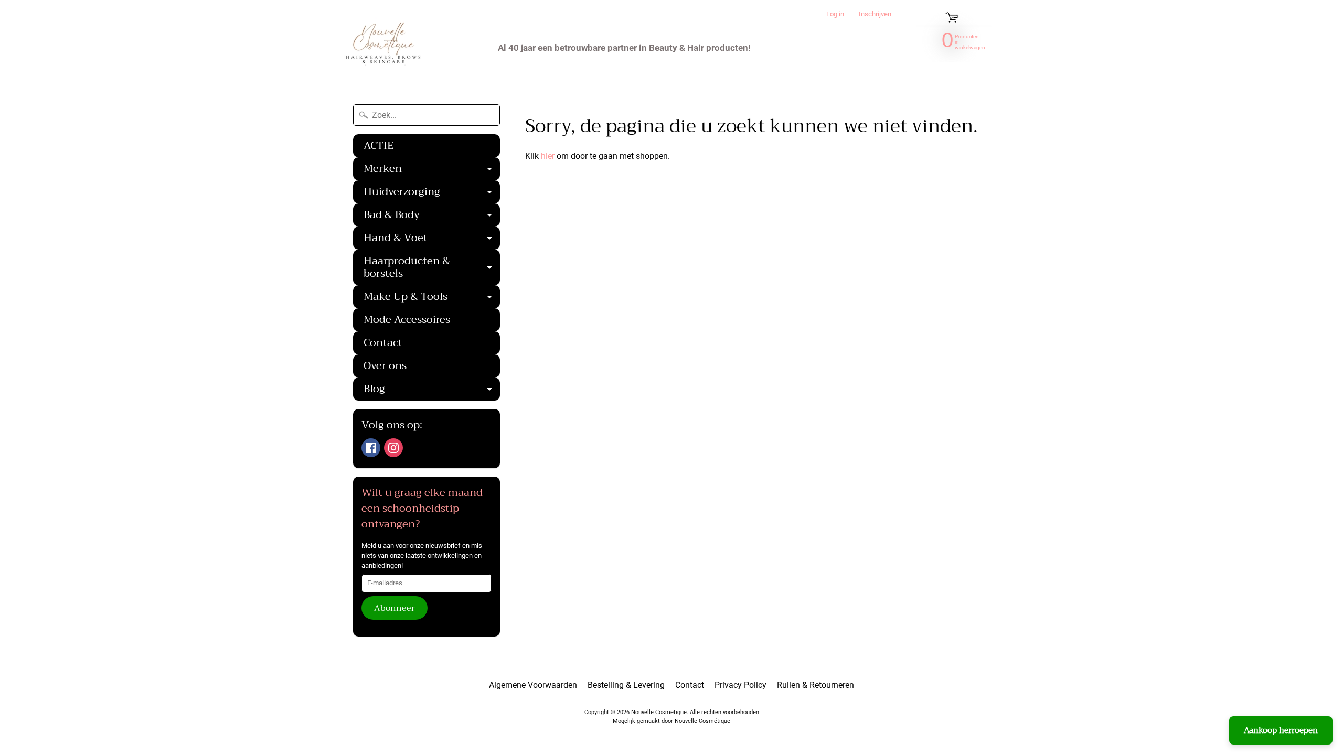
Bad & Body (432, 216)
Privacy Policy (740, 685)
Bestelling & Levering (626, 685)
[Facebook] (370, 447)
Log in (835, 14)
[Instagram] (393, 447)
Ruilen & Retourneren (815, 685)
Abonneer (394, 608)
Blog (432, 390)
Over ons (385, 366)
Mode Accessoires (407, 319)
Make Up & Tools (432, 297)
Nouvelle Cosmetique (659, 712)
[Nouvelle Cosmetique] (383, 47)
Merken (432, 169)
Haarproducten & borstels (432, 268)
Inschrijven (875, 14)
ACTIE (378, 145)
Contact (383, 342)
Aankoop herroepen (1281, 730)
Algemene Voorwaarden (533, 685)
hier (548, 156)
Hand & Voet (432, 239)
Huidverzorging (432, 192)
